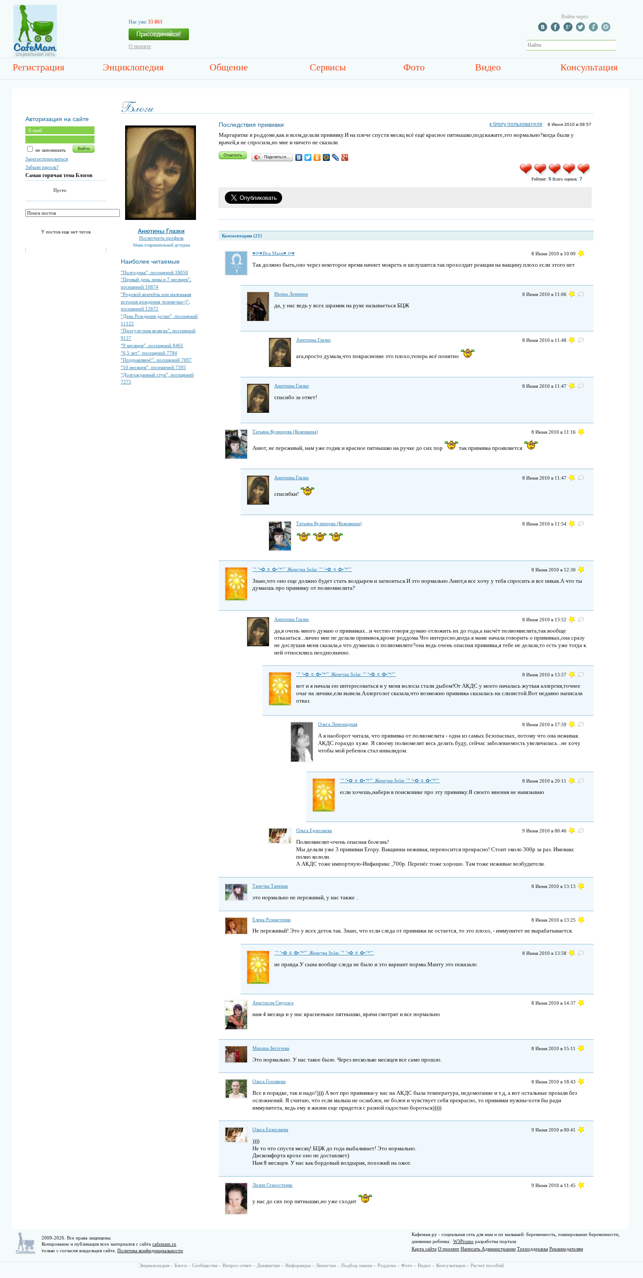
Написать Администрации (488, 1248)
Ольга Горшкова (269, 1081)
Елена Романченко (271, 919)
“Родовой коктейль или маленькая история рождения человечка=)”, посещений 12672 (156, 301)
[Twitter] (308, 157)
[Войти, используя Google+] (569, 29)
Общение (229, 67)
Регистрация (38, 67)
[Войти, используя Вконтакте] (543, 29)
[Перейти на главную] (35, 55)
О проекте (140, 46)
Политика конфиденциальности (150, 1250)
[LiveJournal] (335, 157)
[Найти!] (621, 45)
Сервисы (328, 67)
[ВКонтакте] (299, 157)
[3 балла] (555, 173)
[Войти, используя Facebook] (556, 29)
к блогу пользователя (515, 124)
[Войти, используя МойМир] (607, 29)
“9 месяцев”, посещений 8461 (152, 345)
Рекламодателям (566, 1248)
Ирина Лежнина (291, 293)
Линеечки (326, 1265)
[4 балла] (570, 173)
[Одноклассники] (317, 157)
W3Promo (463, 1241)
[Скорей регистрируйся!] (159, 36)
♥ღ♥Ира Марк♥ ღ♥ (273, 253)
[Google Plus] (344, 157)
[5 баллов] (584, 173)
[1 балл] (526, 173)
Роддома (386, 1265)
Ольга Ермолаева (314, 830)
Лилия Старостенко (272, 1184)
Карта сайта (424, 1248)
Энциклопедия (133, 67)
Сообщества (204, 1265)
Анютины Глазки (161, 231)
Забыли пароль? (42, 167)
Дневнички (268, 1265)
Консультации (450, 1265)
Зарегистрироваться (46, 158)
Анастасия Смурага (273, 1002)
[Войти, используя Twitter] (581, 29)
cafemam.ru (164, 1244)
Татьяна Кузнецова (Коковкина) (285, 431)
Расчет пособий (487, 1265)
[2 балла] (541, 173)
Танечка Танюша (270, 885)
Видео (488, 67)
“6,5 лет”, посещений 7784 (149, 352)
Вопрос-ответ (237, 1265)
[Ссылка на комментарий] (581, 253)
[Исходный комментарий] (581, 294)
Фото (414, 67)
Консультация (589, 67)
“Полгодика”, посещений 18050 (154, 272)
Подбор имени (356, 1265)
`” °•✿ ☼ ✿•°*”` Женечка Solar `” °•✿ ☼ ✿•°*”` (302, 569)
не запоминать (50, 150)
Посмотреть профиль (161, 237)
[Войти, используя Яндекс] (594, 29)
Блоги (181, 1265)
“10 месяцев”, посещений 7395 (153, 367)
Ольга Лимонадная (337, 724)
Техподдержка (532, 1248)
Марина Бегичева (270, 1048)
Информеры (298, 1265)
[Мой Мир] (326, 157)
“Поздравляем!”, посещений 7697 (156, 359)
